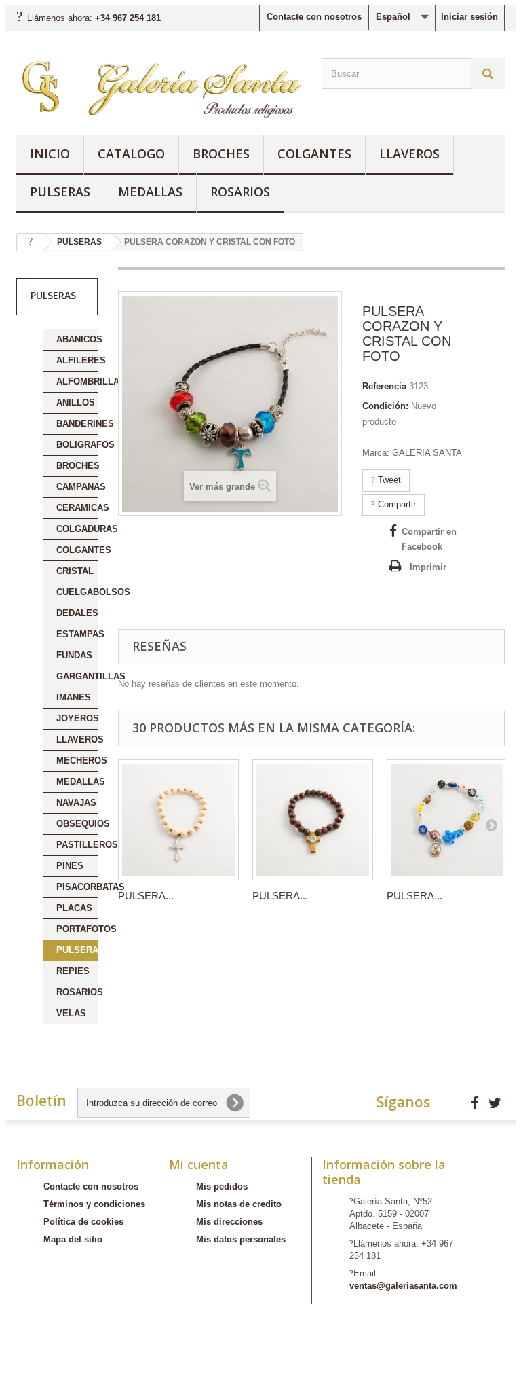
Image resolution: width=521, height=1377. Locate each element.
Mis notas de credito (239, 1204)
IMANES (73, 697)
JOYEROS (77, 718)
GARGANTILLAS (77, 676)
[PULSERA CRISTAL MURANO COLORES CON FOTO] (447, 819)
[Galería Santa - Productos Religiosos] (158, 88)
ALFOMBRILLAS (77, 381)
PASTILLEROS (77, 845)
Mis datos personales (241, 1239)
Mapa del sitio (72, 1239)
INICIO (50, 153)
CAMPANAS (77, 487)
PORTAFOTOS (77, 929)
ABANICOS (77, 339)
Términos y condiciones (94, 1204)
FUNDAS (74, 655)
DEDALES (77, 613)
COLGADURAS (77, 529)
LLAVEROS (409, 153)
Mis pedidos (222, 1186)
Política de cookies (83, 1222)
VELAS (71, 1013)
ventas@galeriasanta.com (403, 1286)
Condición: (385, 406)
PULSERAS (60, 191)
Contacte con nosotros (314, 17)
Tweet (388, 480)
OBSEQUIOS (77, 824)
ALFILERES (77, 360)
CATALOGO (131, 153)
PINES (69, 866)
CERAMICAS (77, 508)
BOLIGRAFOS (77, 445)
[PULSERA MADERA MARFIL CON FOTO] (178, 819)
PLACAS (74, 908)
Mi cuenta (199, 1164)
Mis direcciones (229, 1222)
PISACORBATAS (77, 887)
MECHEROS (77, 760)
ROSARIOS (240, 191)
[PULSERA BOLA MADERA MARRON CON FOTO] (312, 819)
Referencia (384, 386)
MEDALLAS (150, 191)
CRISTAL (75, 571)
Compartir (395, 504)
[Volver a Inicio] (30, 242)
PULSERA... (146, 895)
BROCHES (221, 153)
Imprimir (428, 567)
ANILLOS (75, 402)
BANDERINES (77, 423)
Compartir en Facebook (429, 539)
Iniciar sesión (469, 17)
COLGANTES (314, 153)
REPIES (73, 971)
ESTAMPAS (77, 634)
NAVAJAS (76, 803)
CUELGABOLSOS (77, 592)
